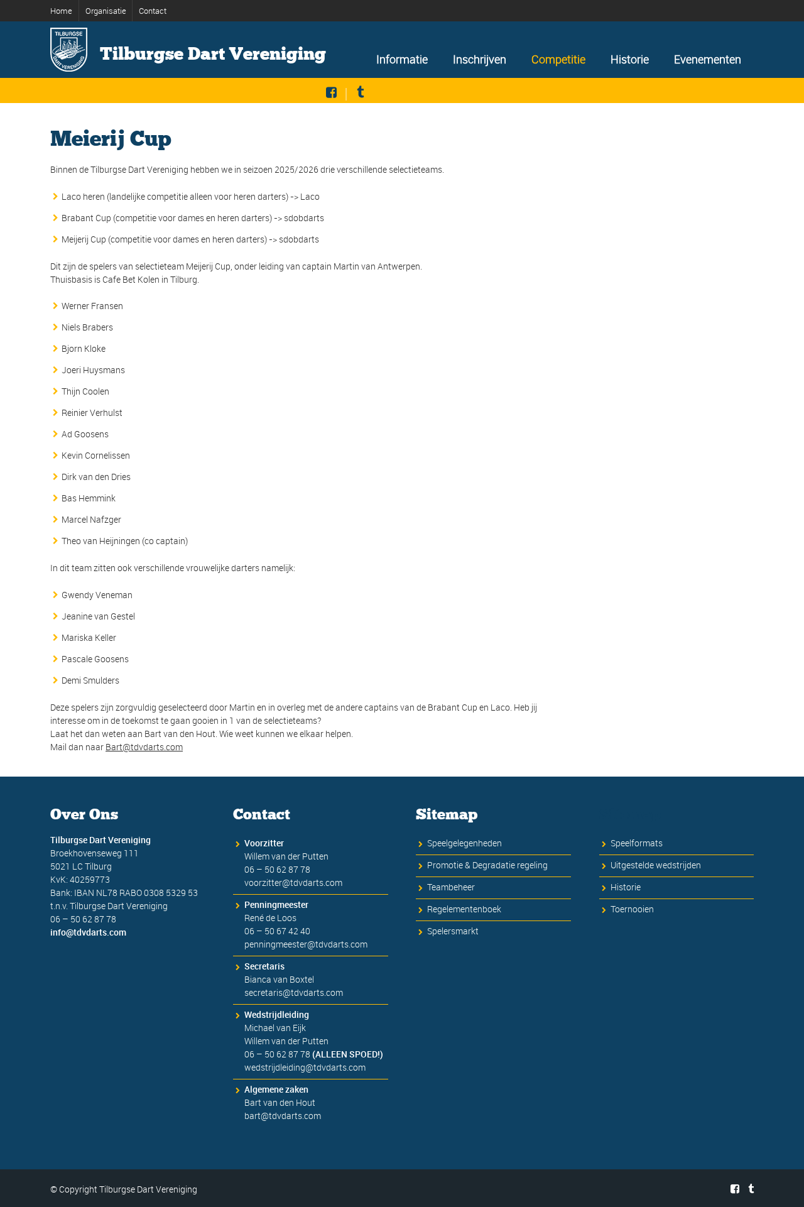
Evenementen (707, 59)
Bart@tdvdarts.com (144, 747)
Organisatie (105, 10)
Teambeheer (451, 887)
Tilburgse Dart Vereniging (213, 54)
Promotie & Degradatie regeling (487, 865)
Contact (152, 10)
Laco (310, 196)
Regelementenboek (464, 909)
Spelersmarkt (453, 931)
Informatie (402, 59)
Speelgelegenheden (464, 843)
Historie (630, 59)
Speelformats (637, 843)
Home (61, 10)
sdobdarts (304, 218)
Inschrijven (479, 59)
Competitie (558, 59)
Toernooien (632, 909)
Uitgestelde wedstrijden (656, 865)
